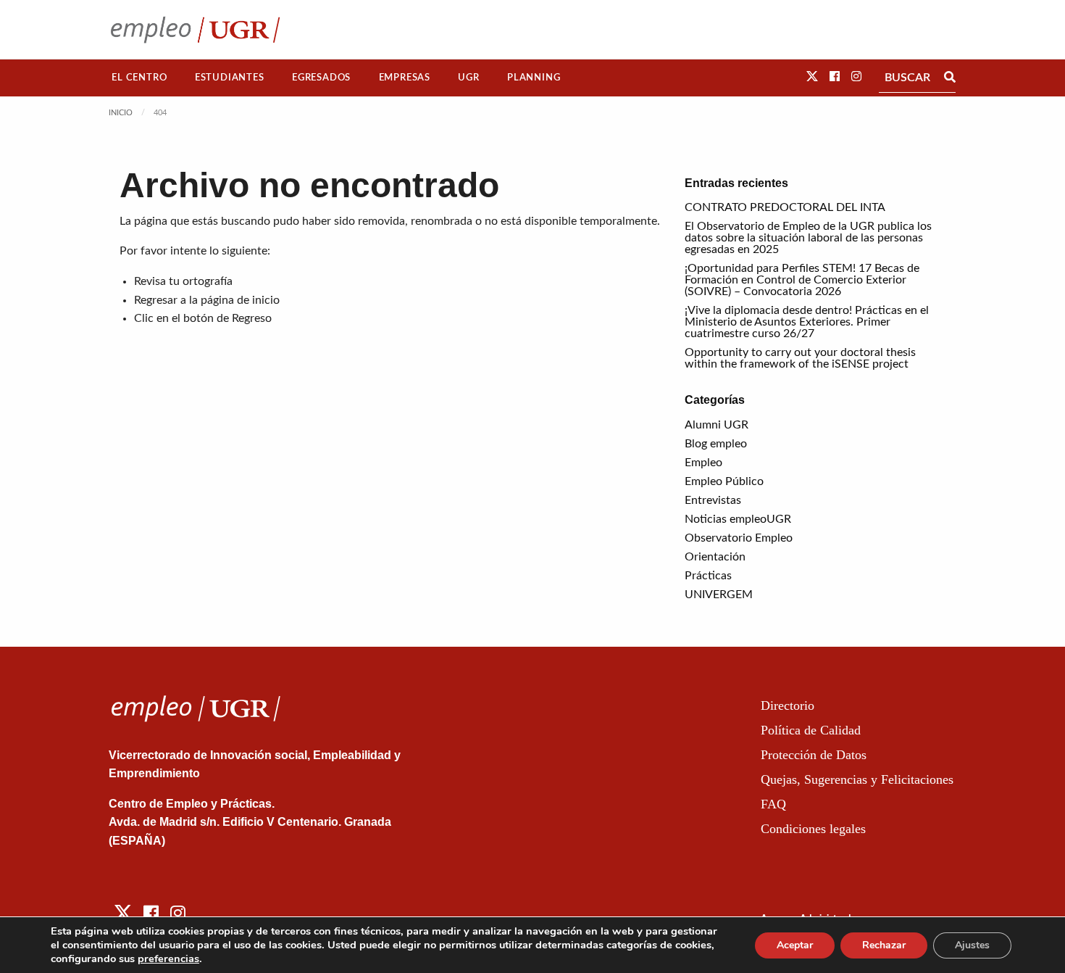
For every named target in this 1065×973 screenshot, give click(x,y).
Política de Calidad (811, 730)
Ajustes (972, 945)
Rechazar (884, 945)
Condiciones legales (813, 828)
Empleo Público (724, 481)
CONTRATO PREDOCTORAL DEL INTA (785, 207)
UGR (468, 77)
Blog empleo (716, 444)
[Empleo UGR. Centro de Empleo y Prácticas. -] (195, 29)
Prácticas (708, 575)
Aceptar (795, 945)
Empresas (404, 77)
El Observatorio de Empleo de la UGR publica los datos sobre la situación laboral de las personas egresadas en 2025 (808, 237)
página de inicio (240, 300)
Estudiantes (229, 77)
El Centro (139, 77)
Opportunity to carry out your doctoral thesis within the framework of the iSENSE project (800, 358)
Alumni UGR (716, 425)
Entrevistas (713, 500)
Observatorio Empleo (739, 538)
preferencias (168, 958)
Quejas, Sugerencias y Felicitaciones (857, 779)
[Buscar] (950, 77)
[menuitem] (139, 77)
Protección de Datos (813, 755)
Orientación (715, 557)
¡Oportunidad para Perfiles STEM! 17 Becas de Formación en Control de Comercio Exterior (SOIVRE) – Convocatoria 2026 (802, 279)
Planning (533, 77)
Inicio (121, 113)
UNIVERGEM (719, 594)
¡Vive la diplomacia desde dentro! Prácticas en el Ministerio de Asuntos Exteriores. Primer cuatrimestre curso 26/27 (807, 322)
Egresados (321, 77)
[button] (812, 76)
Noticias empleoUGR (738, 519)
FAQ (773, 804)
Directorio (787, 705)
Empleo (703, 462)
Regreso (252, 318)
